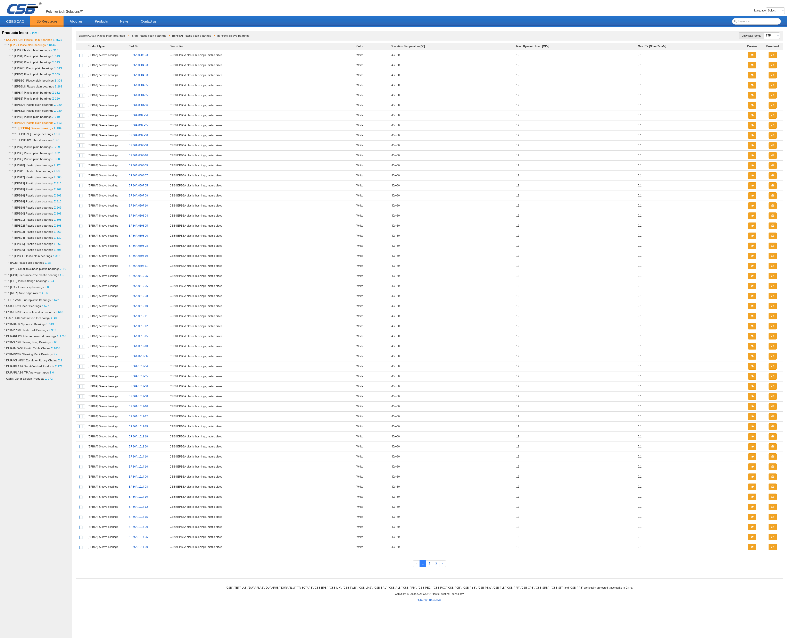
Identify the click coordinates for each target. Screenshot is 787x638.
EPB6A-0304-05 (138, 85)
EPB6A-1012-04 (138, 366)
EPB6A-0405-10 (138, 155)
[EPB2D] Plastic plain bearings (33, 68)
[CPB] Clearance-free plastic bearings (34, 275)
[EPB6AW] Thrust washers (35, 140)
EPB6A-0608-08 (138, 245)
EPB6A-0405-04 (138, 115)
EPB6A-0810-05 (138, 275)
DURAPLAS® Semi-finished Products (30, 366)
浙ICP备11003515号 (429, 600)
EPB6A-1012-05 (138, 376)
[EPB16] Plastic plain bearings (33, 195)
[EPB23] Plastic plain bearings (33, 231)
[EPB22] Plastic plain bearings (33, 225)
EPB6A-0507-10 (138, 205)
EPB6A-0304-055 (139, 95)
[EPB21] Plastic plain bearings (33, 219)
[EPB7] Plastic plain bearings (32, 147)
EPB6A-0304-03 (138, 65)
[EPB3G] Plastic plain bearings (34, 80)
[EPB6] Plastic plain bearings (32, 116)
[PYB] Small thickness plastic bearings (34, 268)
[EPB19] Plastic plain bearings (33, 207)
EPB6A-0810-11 (138, 316)
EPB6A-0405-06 (138, 135)
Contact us (148, 21)
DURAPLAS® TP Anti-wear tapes (27, 372)
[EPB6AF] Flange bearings (35, 134)
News (124, 21)
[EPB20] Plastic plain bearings (33, 213)
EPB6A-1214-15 (138, 516)
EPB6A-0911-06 (138, 356)
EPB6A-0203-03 (138, 55)
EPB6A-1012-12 (138, 416)
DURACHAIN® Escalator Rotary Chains (31, 360)
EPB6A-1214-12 (138, 506)
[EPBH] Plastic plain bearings (33, 256)
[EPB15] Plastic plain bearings (33, 189)
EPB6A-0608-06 (138, 235)
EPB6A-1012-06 (138, 386)
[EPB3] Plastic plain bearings (32, 74)
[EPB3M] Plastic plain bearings (34, 86)
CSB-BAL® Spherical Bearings (25, 324)
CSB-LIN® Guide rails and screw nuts (30, 312)
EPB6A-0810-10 (138, 306)
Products (101, 21)
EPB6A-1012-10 (138, 406)
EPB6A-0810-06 (138, 285)
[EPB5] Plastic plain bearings (32, 98)
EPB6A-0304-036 (139, 75)
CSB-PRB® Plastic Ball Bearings (27, 330)
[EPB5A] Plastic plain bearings (33, 104)
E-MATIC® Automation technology (28, 318)
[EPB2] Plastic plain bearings (32, 62)
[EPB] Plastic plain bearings (28, 45)
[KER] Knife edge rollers (25, 293)
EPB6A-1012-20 (138, 446)
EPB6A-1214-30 (138, 546)
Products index (15, 32)
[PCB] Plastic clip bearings (27, 262)
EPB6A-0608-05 (138, 225)
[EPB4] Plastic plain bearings (32, 92)
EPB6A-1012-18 (138, 436)
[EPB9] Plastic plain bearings (32, 159)
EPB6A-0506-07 (138, 175)
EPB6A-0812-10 (138, 346)
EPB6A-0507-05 (138, 185)
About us (76, 21)
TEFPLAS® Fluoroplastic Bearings (28, 300)
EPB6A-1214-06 (138, 476)
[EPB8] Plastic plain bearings (32, 153)
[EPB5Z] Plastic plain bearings (33, 110)
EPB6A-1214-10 (138, 496)
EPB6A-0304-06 (138, 105)
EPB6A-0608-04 (138, 215)
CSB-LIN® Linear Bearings (23, 306)
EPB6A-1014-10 (138, 456)
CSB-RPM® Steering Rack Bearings (29, 354)
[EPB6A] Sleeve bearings (35, 128)
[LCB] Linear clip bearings (27, 287)
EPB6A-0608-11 (138, 265)
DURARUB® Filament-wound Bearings (31, 336)
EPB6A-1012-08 (138, 396)
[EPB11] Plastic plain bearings (33, 171)
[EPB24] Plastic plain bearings (33, 237)
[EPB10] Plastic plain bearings (33, 165)
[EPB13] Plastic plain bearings (33, 183)
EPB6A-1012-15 (138, 426)
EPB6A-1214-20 (138, 526)
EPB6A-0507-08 (138, 195)
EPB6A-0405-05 (138, 125)
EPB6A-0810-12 (138, 326)
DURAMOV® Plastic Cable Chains (28, 348)
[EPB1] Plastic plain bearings (32, 56)
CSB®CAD (15, 21)
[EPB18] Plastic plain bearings (33, 201)
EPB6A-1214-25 (138, 536)
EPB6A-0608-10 (138, 255)
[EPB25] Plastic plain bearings (33, 243)
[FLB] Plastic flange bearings (28, 281)
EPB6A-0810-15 (138, 336)
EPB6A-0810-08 (138, 295)
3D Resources (46, 21)
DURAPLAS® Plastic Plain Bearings (29, 39)
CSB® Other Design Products (25, 378)
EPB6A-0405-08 (138, 145)
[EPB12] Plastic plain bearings (33, 177)
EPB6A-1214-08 (138, 486)
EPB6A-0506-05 (138, 165)
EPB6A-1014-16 (138, 466)
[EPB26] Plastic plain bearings (33, 249)
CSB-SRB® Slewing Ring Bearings (28, 342)
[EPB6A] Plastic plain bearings (33, 122)
